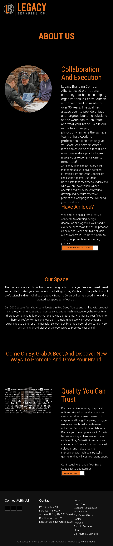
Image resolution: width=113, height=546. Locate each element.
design (92, 219)
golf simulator (26, 327)
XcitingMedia (88, 541)
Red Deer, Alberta (92, 235)
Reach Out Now (71, 473)
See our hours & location (77, 248)
